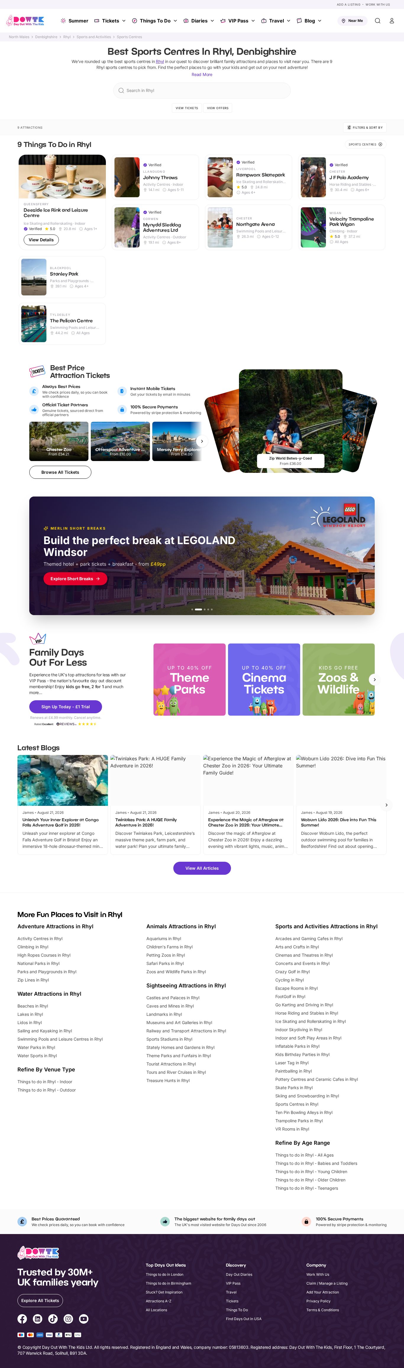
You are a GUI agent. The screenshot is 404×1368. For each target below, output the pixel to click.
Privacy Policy (318, 1301)
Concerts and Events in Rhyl (302, 963)
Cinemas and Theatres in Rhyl (304, 955)
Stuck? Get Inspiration (164, 1292)
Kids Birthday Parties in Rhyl (302, 1054)
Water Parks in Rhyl (36, 1047)
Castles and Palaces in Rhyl (172, 997)
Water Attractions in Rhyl (49, 994)
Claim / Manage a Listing (327, 1283)
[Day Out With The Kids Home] (25, 20)
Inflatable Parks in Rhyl (297, 1046)
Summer (78, 21)
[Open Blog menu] (320, 20)
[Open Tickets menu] (124, 20)
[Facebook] (22, 1319)
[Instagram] (68, 1319)
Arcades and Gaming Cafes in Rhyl (308, 938)
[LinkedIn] (37, 1319)
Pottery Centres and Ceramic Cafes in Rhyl (316, 1079)
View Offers (218, 108)
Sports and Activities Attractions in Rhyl (326, 926)
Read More (202, 74)
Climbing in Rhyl (32, 946)
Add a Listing (349, 4)
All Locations (156, 1310)
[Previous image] (25, 176)
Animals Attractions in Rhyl (181, 926)
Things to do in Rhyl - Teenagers (306, 1188)
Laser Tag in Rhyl (291, 1062)
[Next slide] (375, 679)
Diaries (199, 21)
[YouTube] (83, 1319)
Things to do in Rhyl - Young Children (311, 1171)
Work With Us (378, 4)
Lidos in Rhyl (29, 1022)
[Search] (377, 20)
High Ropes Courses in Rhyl (43, 955)
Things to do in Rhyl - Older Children (310, 1179)
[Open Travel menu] (289, 20)
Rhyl (67, 37)
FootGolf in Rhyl (290, 996)
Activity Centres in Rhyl (39, 938)
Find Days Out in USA (243, 1319)
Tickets (110, 21)
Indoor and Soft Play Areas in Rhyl (308, 1037)
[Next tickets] (202, 441)
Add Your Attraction (322, 1292)
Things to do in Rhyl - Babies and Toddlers (316, 1163)
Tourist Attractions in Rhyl (171, 1063)
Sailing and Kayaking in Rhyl (44, 1030)
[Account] (391, 20)
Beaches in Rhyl (32, 1005)
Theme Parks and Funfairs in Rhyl (178, 1055)
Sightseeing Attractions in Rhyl (186, 985)
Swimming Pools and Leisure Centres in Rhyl (60, 1039)
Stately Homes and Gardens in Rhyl (180, 1047)
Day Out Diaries (239, 1274)
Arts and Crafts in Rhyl (297, 946)
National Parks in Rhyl (38, 963)
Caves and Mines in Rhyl (170, 1005)
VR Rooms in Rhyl (292, 1128)
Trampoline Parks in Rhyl (299, 1120)
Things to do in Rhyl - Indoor (44, 1081)
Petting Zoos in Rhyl (165, 955)
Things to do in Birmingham (168, 1283)
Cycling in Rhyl (289, 979)
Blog (310, 21)
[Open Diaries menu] (213, 20)
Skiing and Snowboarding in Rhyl (307, 1095)
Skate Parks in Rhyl (294, 1087)
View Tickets (187, 108)
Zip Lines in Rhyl (33, 979)
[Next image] (99, 176)
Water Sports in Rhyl (37, 1055)
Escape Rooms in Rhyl (296, 988)
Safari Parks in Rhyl (165, 963)
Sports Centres (129, 37)
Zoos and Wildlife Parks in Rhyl (176, 971)
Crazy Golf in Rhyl (292, 971)
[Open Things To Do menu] (176, 20)
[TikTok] (53, 1319)
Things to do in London (164, 1274)
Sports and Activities (94, 37)
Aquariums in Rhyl (163, 938)
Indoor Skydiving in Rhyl (298, 1029)
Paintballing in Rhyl (293, 1070)
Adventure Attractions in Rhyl (55, 926)
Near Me (355, 20)
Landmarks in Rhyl (164, 1014)
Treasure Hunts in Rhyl (168, 1080)
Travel (276, 21)
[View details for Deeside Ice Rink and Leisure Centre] (62, 202)
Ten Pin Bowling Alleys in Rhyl (303, 1112)
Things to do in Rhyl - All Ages (304, 1154)
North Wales (19, 37)
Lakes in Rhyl (30, 1014)
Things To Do (155, 21)
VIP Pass (238, 21)
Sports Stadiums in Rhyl (169, 1039)
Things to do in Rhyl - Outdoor (46, 1089)
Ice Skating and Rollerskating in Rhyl (310, 1021)
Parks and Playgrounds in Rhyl (46, 971)
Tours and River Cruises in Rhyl (176, 1072)
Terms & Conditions (322, 1310)
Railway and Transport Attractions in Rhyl (186, 1030)
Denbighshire (46, 37)
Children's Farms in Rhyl (169, 946)
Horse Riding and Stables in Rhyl (306, 1013)
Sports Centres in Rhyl (296, 1104)
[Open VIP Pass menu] (254, 20)
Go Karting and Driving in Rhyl (304, 1004)
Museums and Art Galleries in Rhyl (179, 1022)
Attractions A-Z (159, 1301)
